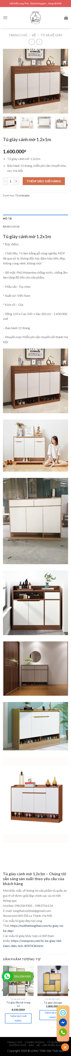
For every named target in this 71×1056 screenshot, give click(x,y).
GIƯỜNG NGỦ (17, 1045)
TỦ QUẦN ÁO (55, 1042)
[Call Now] (7, 976)
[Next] (61, 81)
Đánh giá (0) (11, 226)
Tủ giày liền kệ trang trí (18, 1004)
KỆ (34, 35)
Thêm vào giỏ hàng (44, 181)
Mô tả (7, 218)
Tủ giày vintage (53, 1002)
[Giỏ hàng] (66, 17)
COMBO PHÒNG (35, 1042)
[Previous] (9, 81)
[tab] (35, 218)
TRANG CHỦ (14, 1042)
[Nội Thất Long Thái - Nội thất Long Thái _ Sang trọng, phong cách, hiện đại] (35, 17)
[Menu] (5, 17)
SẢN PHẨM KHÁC (52, 1045)
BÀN (31, 1045)
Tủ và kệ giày (51, 35)
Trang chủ (17, 35)
